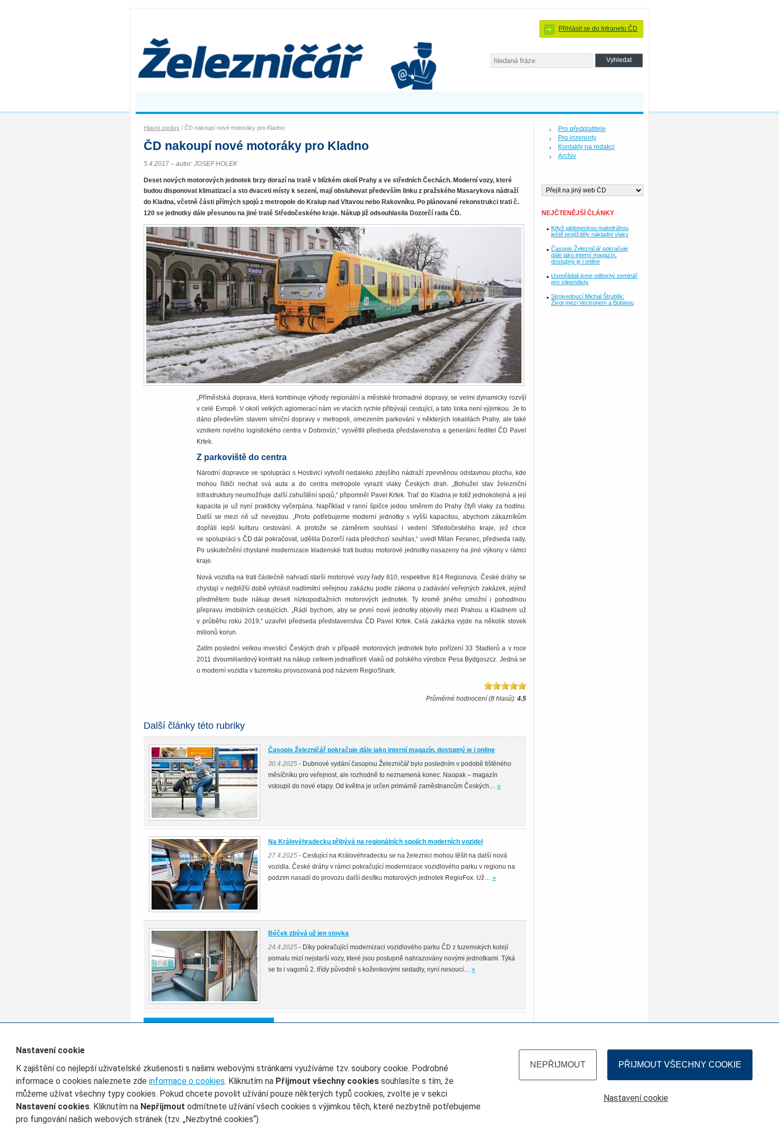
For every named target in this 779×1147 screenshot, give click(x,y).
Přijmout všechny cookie (679, 1064)
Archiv (567, 156)
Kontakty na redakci (586, 147)
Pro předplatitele (582, 129)
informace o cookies (187, 1081)
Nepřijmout (558, 1064)
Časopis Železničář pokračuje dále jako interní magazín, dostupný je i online (589, 254)
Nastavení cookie (636, 1098)
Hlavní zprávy (162, 128)
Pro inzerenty (577, 138)
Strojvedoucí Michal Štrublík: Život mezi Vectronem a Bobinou (592, 299)
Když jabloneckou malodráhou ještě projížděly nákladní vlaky (589, 231)
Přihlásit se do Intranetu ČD (598, 28)
